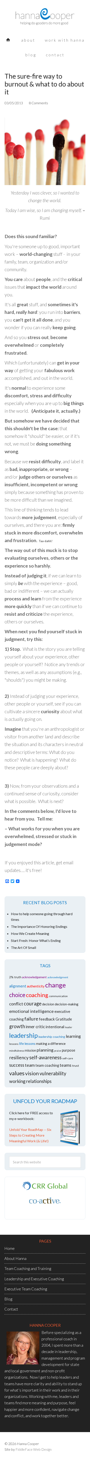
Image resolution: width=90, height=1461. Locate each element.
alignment (17, 986)
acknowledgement (34, 977)
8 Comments (38, 103)
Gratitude (63, 1019)
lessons (13, 1043)
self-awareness (45, 1057)
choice (17, 994)
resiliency (19, 1057)
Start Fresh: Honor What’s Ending (36, 940)
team (30, 1065)
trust (75, 1065)
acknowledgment (57, 977)
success (16, 1065)
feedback (47, 1019)
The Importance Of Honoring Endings (39, 926)
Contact (11, 1309)
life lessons (27, 1043)
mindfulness (16, 1050)
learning (73, 1036)
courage (33, 1003)
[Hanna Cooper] (45, 20)
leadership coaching (51, 1036)
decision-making (66, 1004)
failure (31, 1019)
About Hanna (15, 1258)
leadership (23, 1035)
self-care (67, 1058)
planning (45, 1049)
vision (32, 1073)
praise (57, 1050)
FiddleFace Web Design (34, 1449)
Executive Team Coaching (25, 1288)
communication (58, 996)
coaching (37, 995)
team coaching (47, 1065)
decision (48, 1004)
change (55, 985)
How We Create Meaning (30, 933)
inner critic (35, 1026)
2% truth (15, 977)
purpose (68, 1050)
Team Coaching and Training (27, 1268)
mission (30, 1050)
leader (68, 1027)
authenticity (36, 986)
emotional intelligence (31, 1011)
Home (9, 1248)
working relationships (30, 1081)
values (16, 1073)
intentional (55, 1026)
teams (65, 1065)
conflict (16, 1003)
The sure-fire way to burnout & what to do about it (44, 84)
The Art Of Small (23, 947)
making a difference (51, 1043)
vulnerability (53, 1073)
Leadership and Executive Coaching (34, 1278)
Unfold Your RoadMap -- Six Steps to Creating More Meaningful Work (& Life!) (30, 1135)
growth (17, 1026)
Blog (8, 1299)
